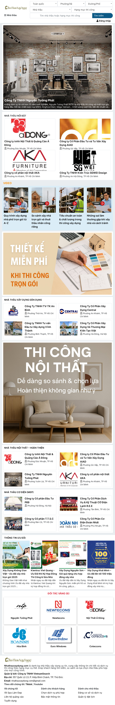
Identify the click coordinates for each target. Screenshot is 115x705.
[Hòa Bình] (21, 634)
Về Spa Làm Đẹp (13, 692)
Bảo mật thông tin (50, 696)
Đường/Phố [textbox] (94, 3)
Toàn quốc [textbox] (38, 3)
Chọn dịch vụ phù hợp (53, 692)
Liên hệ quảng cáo (14, 696)
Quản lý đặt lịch (86, 696)
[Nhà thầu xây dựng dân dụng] (57, 264)
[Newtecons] (58, 606)
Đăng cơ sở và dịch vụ (90, 692)
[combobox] (44, 3)
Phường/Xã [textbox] (66, 3)
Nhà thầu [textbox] (37, 9)
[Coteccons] (95, 634)
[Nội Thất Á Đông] (95, 606)
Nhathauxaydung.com (16, 665)
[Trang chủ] (16, 7)
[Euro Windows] (58, 634)
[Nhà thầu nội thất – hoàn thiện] (57, 393)
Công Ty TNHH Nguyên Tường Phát (29, 100)
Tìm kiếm (99, 15)
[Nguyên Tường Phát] (21, 606)
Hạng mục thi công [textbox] (84, 9)
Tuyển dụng (10, 700)
